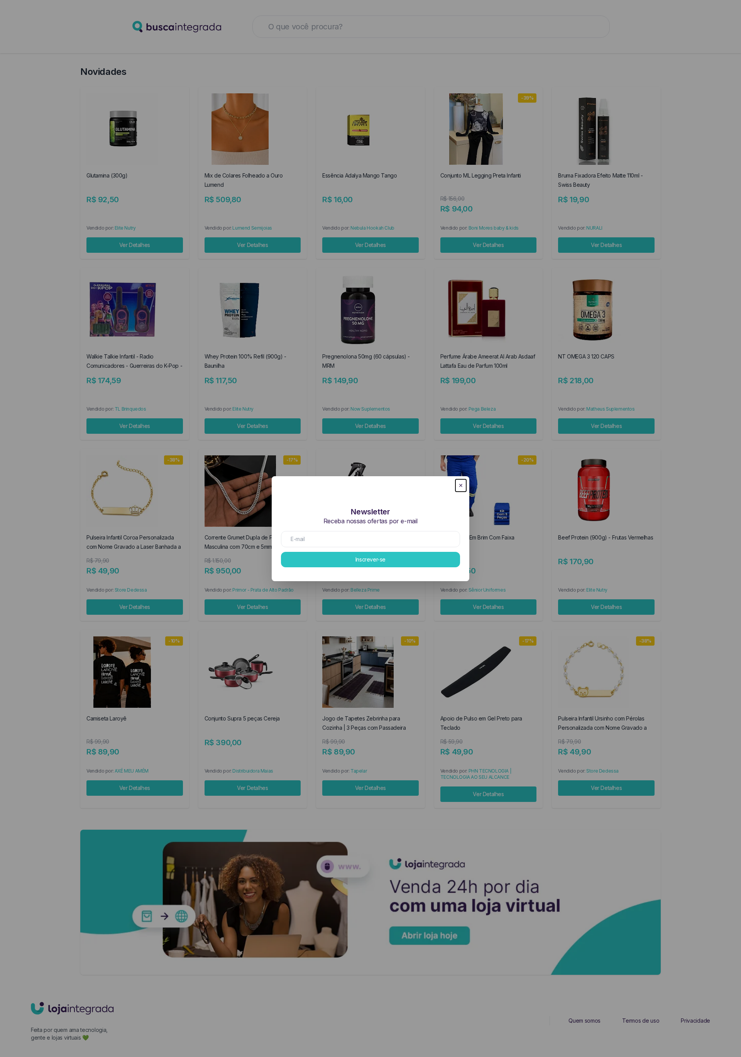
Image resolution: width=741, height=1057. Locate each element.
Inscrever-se (370, 559)
